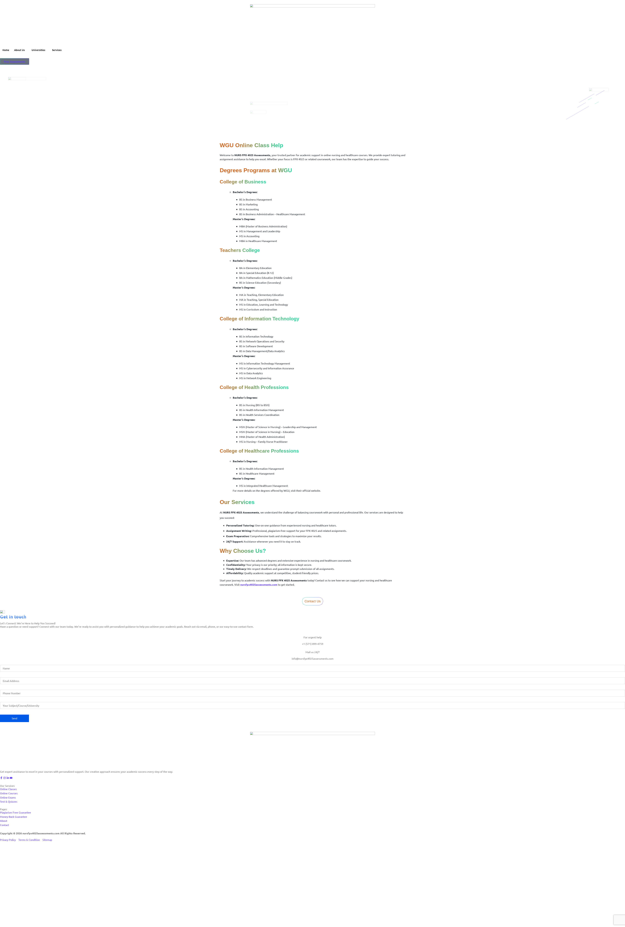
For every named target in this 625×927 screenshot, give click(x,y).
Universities (38, 50)
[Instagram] (4, 778)
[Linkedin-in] (8, 778)
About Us (19, 50)
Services (57, 50)
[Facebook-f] (1, 778)
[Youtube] (11, 778)
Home (5, 50)
